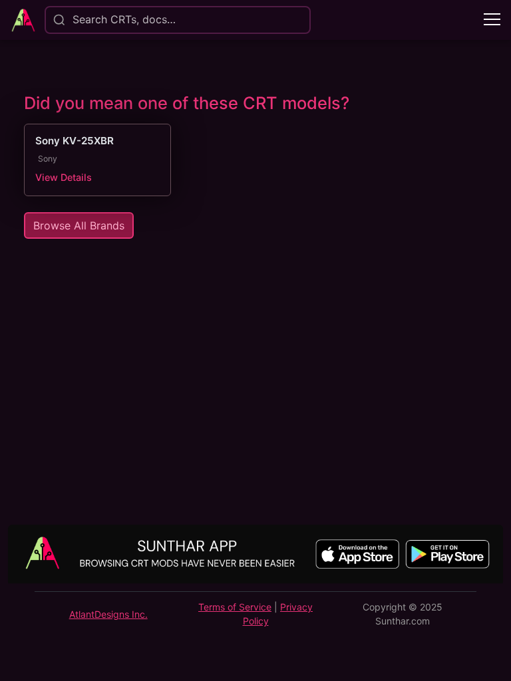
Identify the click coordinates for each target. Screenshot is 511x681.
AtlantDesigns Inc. (108, 614)
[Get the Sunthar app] (255, 555)
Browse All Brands (78, 225)
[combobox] (71, 20)
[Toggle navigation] (492, 20)
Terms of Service (234, 607)
